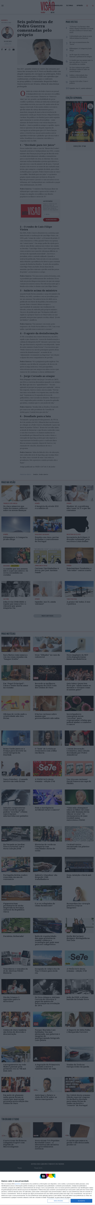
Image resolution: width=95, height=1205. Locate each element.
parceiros (17, 1183)
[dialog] (47, 1188)
